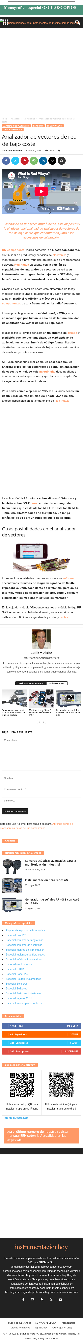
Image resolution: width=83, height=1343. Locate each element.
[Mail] (32, 1300)
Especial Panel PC (17, 974)
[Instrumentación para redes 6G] (12, 885)
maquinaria (47, 371)
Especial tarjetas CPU (18, 998)
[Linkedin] (43, 161)
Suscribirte (71, 1051)
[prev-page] (39, 722)
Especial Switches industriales (23, 993)
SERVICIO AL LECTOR (46, 1322)
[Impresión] (62, 161)
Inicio (4, 118)
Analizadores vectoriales (23, 118)
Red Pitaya (38, 126)
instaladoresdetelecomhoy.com (27, 1287)
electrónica (59, 255)
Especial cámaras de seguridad (24, 944)
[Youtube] (60, 1300)
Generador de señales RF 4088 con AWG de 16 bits (68, 712)
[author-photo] (41, 639)
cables (64, 617)
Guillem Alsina (14, 150)
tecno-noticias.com (67, 1292)
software (68, 578)
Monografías (68, 1322)
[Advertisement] (41, 71)
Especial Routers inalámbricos (23, 978)
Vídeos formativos (12, 129)
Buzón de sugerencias (19, 1322)
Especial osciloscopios (19, 964)
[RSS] (42, 1300)
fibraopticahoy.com (43, 1279)
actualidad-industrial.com (25, 1266)
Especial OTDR (15, 969)
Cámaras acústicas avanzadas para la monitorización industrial (50, 862)
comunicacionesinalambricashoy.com (25, 1270)
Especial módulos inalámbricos (24, 959)
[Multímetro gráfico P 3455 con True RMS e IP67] (41, 698)
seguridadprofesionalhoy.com (38, 1292)
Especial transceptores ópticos (24, 1003)
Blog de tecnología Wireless (63, 1270)
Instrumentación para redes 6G (46, 880)
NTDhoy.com (12, 1292)
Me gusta (72, 1025)
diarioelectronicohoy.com (21, 1275)
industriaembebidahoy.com (57, 1283)
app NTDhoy (41, 1327)
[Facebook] (6, 161)
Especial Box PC (16, 935)
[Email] (52, 161)
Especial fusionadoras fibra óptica (25, 954)
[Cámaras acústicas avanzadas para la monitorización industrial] (12, 866)
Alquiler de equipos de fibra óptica (25, 930)
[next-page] (44, 722)
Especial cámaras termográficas (24, 940)
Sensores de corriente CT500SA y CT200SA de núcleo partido (13, 712)
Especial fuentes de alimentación (25, 949)
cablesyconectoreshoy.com (56, 1266)
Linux (33, 503)
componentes (11, 303)
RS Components (54, 126)
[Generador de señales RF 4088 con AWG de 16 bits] (68, 698)
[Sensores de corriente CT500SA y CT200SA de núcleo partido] (14, 698)
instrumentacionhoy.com (60, 1287)
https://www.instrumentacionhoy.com (41, 658)
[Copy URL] (71, 161)
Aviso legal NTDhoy (62, 1327)
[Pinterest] (25, 161)
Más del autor (57, 683)
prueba (72, 332)
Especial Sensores (17, 983)
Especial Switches (16, 988)
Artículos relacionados (31, 683)
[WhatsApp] (34, 161)
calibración (51, 237)
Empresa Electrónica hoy (51, 1275)
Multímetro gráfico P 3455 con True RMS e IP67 (40, 712)
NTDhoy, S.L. (47, 1262)
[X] (15, 161)
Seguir (74, 1034)
